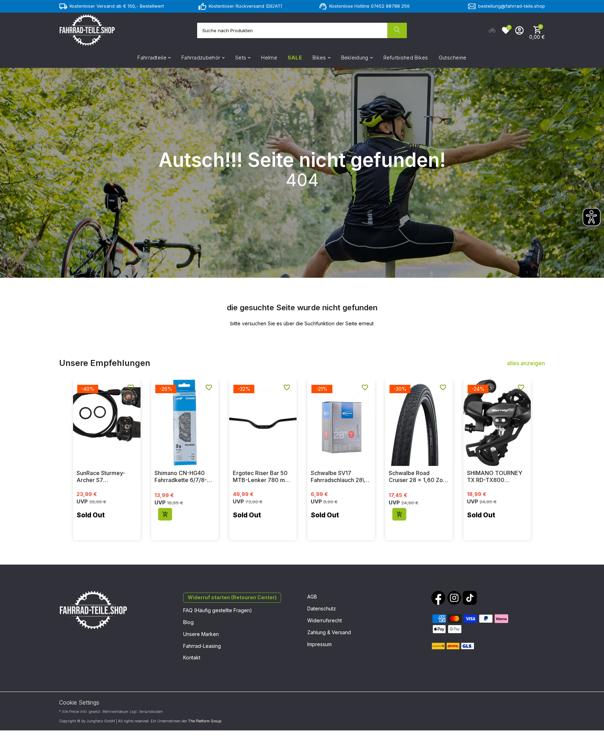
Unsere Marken (201, 634)
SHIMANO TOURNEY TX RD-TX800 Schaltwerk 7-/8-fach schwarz (495, 476)
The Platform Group (204, 721)
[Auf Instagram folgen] (454, 598)
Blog (188, 622)
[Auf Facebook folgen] (438, 598)
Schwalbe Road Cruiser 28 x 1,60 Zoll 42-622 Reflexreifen (417, 476)
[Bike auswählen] (492, 30)
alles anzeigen (526, 363)
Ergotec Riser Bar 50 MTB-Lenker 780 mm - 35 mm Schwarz (261, 476)
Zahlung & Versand (329, 632)
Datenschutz (321, 608)
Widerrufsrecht (324, 620)
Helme (269, 57)
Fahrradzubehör (200, 57)
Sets (240, 57)
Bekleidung (354, 57)
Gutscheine (453, 57)
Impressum (319, 644)
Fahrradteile (151, 57)
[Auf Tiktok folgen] (470, 598)
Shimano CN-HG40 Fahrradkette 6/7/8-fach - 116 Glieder (180, 476)
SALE (295, 57)
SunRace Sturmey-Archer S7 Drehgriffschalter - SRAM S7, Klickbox (102, 476)
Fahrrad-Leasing (202, 646)
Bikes (319, 57)
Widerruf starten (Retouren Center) (232, 597)
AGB (312, 597)
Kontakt (191, 657)
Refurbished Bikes (405, 57)
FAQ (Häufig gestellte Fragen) (217, 610)
